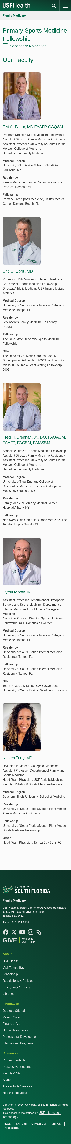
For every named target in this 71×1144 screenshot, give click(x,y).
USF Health (11, 961)
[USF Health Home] (16, 6)
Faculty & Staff (12, 1073)
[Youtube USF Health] (22, 932)
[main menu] (65, 5)
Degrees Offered (14, 1010)
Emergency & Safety (16, 987)
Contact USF (39, 1123)
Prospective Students (17, 1066)
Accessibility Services (17, 1086)
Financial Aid (11, 1023)
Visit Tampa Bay (13, 967)
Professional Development (20, 1036)
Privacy (7, 1123)
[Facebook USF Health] (6, 932)
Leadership (10, 974)
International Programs (18, 1043)
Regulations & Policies (18, 980)
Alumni (7, 1079)
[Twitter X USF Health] (14, 932)
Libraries (8, 993)
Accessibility (12, 1127)
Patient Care (11, 1017)
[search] (54, 5)
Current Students (14, 1060)
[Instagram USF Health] (31, 932)
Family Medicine (14, 15)
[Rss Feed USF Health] (39, 932)
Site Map (21, 1123)
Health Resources (15, 1092)
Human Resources (15, 1030)
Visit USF (56, 1123)
